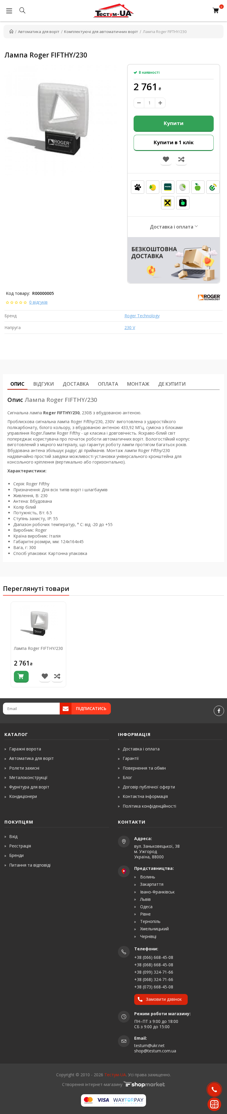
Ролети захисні (24, 768)
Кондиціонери (23, 796)
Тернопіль (149, 921)
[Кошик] (217, 10)
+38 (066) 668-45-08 (153, 957)
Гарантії (131, 758)
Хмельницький (154, 929)
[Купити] (21, 677)
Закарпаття (151, 884)
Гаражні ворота (25, 749)
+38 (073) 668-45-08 (153, 987)
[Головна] (11, 31)
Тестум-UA (115, 1074)
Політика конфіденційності (149, 806)
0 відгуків (38, 302)
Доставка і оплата (171, 227)
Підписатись (91, 708)
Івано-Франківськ (157, 892)
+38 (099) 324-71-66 (153, 972)
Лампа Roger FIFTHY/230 (38, 648)
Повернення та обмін (144, 768)
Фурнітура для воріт (29, 787)
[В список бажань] (45, 677)
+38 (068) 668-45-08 (153, 964)
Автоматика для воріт (31, 758)
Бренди (16, 855)
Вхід (13, 836)
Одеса (146, 907)
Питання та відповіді (30, 865)
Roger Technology (142, 315)
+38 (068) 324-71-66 (153, 979)
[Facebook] (219, 711)
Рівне (145, 914)
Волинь (147, 877)
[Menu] (9, 10)
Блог (127, 777)
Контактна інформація (145, 796)
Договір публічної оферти (149, 787)
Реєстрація (20, 846)
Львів (145, 899)
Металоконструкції (28, 777)
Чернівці (147, 936)
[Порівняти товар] (57, 677)
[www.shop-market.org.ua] (144, 1084)
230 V (129, 327)
